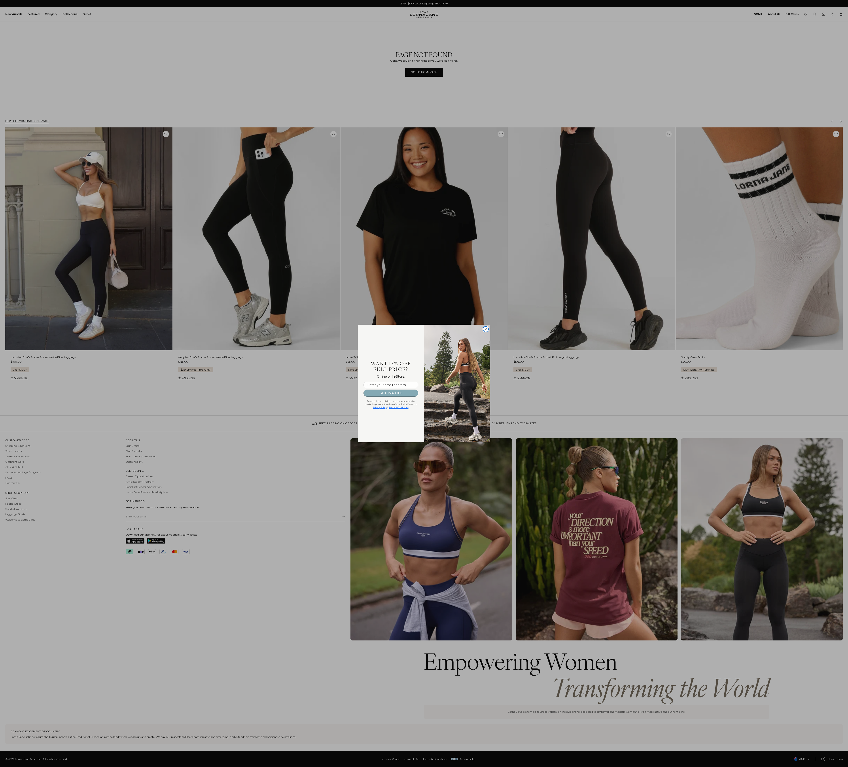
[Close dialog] (485, 329)
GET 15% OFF (390, 393)
